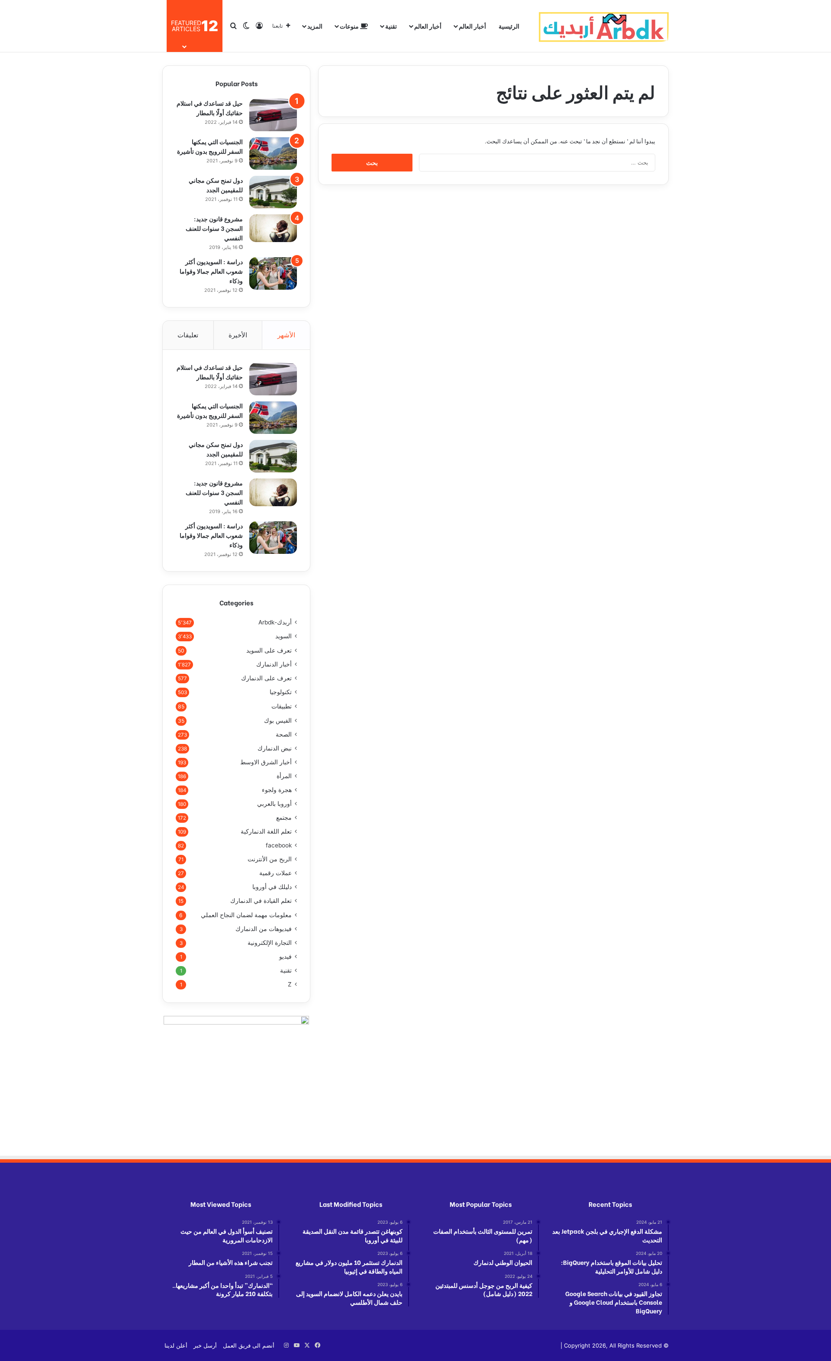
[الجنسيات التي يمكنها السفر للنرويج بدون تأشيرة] (273, 153)
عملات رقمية (275, 873)
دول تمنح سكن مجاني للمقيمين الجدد (216, 184)
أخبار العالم (472, 25)
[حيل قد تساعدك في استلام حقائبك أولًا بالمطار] (273, 115)
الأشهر (286, 335)
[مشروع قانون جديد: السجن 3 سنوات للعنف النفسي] (273, 228)
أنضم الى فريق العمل (248, 1345)
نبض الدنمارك (275, 748)
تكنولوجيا (281, 692)
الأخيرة (238, 335)
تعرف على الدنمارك (266, 678)
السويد (283, 636)
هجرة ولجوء (277, 789)
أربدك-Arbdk (275, 622)
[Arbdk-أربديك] (604, 26)
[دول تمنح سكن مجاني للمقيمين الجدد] (273, 192)
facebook (279, 845)
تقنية (391, 25)
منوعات (350, 25)
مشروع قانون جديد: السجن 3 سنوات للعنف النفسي (214, 228)
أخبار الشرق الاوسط (266, 762)
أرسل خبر (205, 1345)
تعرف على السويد (269, 650)
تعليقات (187, 335)
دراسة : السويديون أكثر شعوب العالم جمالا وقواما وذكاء (211, 271)
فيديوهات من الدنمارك (263, 928)
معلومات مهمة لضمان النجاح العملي (246, 914)
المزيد (314, 25)
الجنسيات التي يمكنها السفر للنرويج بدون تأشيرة (210, 146)
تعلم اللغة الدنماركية (266, 831)
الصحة (284, 734)
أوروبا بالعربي (274, 803)
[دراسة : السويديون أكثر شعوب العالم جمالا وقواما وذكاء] (273, 273)
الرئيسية (509, 25)
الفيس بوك (278, 720)
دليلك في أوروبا (272, 886)
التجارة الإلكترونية (270, 942)
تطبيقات (281, 706)
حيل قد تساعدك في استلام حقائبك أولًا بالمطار (210, 107)
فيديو (285, 956)
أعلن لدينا (175, 1345)
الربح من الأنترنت (270, 859)
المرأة (284, 776)
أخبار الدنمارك (274, 664)
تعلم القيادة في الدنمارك (261, 900)
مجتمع (284, 817)
